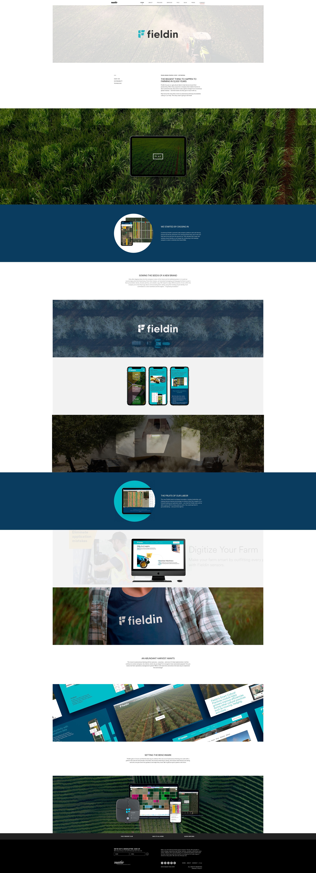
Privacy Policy (197, 868)
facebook (162, 863)
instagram (171, 863)
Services (169, 2)
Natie (114, 2)
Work (142, 2)
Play (158, 156)
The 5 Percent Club (127, 836)
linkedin (168, 863)
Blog (185, 2)
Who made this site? (168, 867)
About (150, 2)
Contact (202, 2)
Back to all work (158, 836)
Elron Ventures (189, 836)
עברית (200, 863)
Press (193, 2)
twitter (165, 863)
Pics (178, 2)
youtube (174, 863)
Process (159, 2)
